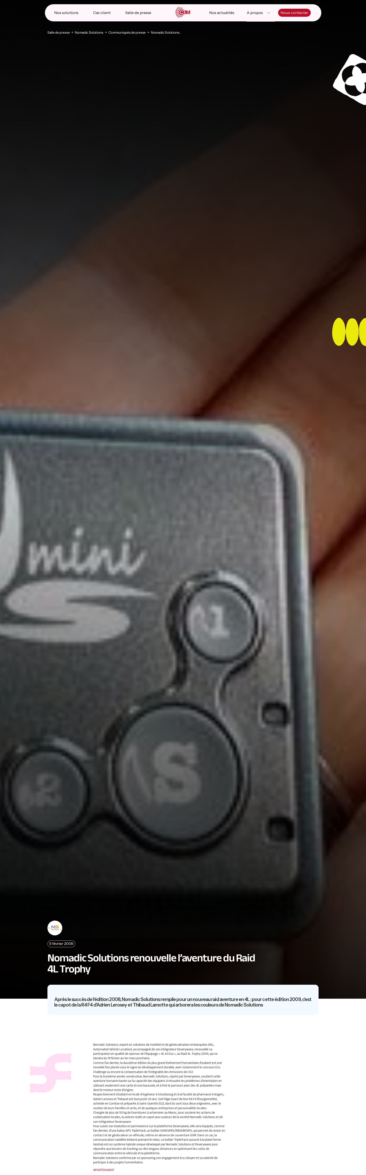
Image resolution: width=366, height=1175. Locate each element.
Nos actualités (221, 12)
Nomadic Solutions (89, 32)
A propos (255, 12)
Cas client (102, 12)
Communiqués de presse (127, 32)
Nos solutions (66, 12)
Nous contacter (294, 12)
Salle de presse (138, 12)
